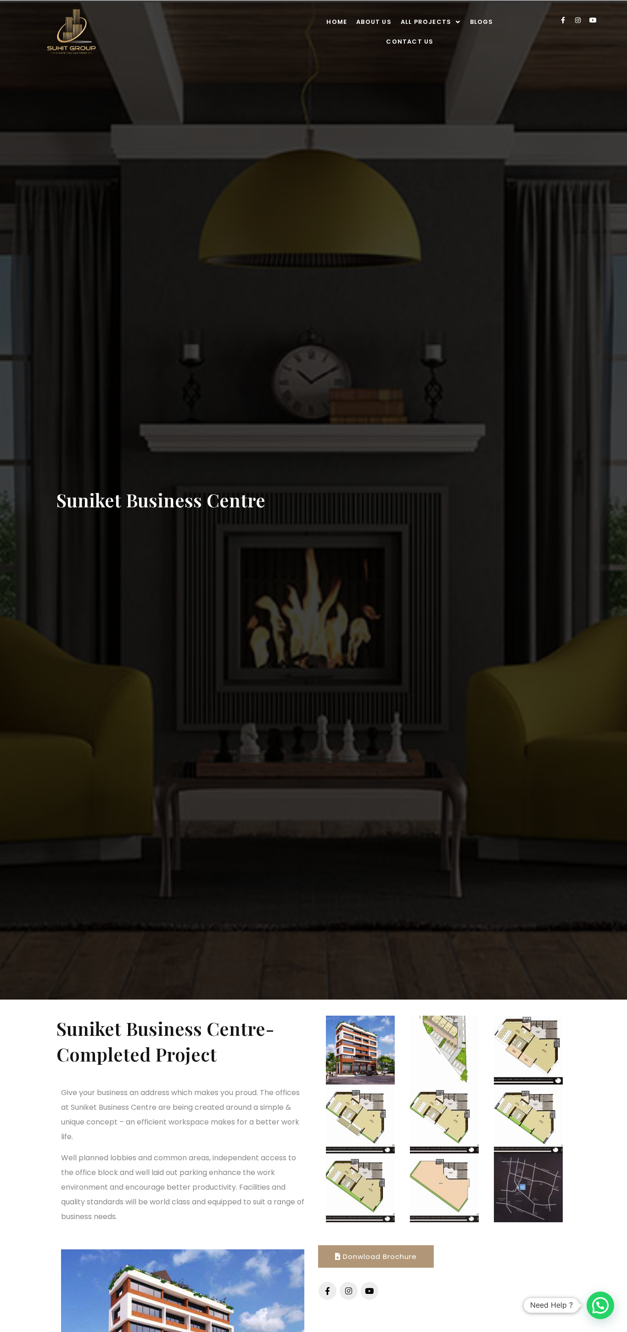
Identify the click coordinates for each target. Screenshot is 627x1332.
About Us (374, 21)
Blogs (481, 21)
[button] (430, 22)
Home (336, 21)
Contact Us (409, 41)
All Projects (426, 21)
